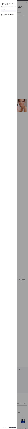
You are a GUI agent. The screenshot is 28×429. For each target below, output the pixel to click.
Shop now (12, 427)
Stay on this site (4, 427)
